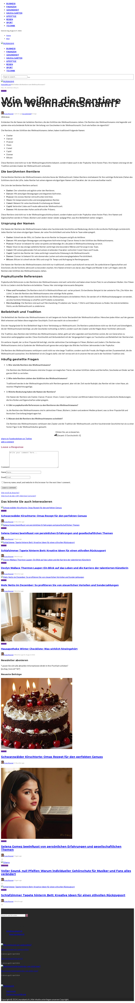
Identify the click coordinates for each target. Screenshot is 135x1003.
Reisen (9, 19)
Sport (9, 22)
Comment (5, 467)
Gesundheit (12, 10)
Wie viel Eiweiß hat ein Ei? (12, 958)
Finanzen (11, 7)
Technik (10, 25)
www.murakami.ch (16, 934)
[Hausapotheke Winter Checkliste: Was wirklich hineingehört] (36, 640)
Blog (7, 39)
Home (8, 35)
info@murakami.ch (14, 931)
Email (3, 477)
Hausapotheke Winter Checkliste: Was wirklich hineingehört (39, 648)
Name (3, 472)
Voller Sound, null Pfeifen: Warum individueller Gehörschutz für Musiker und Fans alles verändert (66, 872)
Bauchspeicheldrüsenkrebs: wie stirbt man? (19, 971)
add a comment (7, 442)
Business (10, 3)
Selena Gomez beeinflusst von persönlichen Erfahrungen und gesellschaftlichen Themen (57, 533)
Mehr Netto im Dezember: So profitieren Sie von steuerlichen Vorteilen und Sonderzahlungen (60, 585)
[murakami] (7, 43)
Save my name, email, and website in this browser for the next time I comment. (37, 482)
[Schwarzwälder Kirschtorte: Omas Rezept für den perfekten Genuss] (31, 507)
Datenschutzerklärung (16, 994)
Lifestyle (11, 16)
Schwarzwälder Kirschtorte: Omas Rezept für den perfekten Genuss (44, 515)
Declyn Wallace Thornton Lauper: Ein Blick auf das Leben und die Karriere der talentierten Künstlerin (64, 568)
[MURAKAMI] (7, 986)
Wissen (3, 91)
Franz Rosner (8, 114)
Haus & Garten (14, 13)
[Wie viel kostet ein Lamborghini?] (16, 945)
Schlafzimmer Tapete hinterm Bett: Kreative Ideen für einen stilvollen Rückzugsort (53, 550)
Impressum (11, 991)
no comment (26, 114)
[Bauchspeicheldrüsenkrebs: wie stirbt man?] (20, 966)
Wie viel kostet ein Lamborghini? (15, 949)
